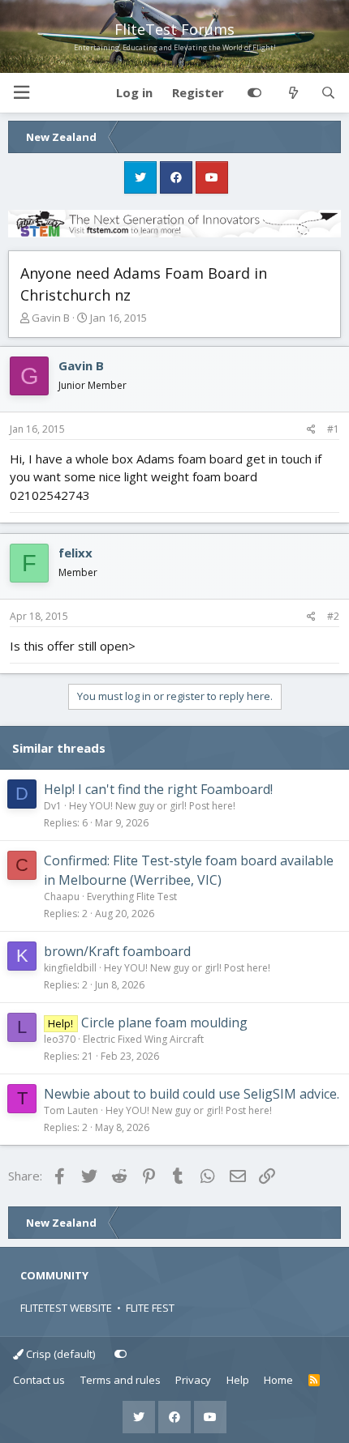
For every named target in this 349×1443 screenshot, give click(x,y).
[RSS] (314, 1381)
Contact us (39, 1380)
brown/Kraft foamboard (117, 951)
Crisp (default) (59, 1354)
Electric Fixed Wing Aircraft (143, 1039)
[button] (21, 93)
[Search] (328, 93)
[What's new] (292, 93)
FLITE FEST (150, 1307)
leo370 (59, 1039)
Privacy (193, 1380)
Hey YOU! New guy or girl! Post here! (152, 806)
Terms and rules (120, 1380)
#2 (333, 616)
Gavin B (51, 317)
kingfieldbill (70, 968)
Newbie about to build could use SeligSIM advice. (191, 1094)
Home (278, 1380)
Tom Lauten (71, 1110)
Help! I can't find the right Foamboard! (158, 789)
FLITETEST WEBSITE (66, 1307)
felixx (75, 552)
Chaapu (62, 896)
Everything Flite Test (132, 896)
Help (237, 1380)
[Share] (311, 429)
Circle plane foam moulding (164, 1022)
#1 (333, 429)
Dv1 (53, 806)
